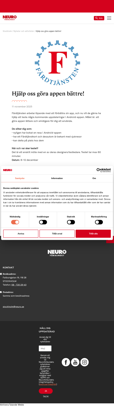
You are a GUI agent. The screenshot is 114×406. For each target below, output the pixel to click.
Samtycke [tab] (20, 178)
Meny (109, 18)
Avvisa (21, 233)
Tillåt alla (93, 233)
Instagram (84, 362)
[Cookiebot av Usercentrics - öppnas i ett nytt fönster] (98, 170)
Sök (101, 18)
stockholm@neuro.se (13, 306)
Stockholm (7, 31)
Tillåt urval (57, 233)
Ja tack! (46, 392)
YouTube (75, 362)
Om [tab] (94, 178)
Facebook (66, 362)
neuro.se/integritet (47, 384)
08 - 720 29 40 (18, 284)
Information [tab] (57, 178)
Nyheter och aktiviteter (23, 31)
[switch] (43, 222)
